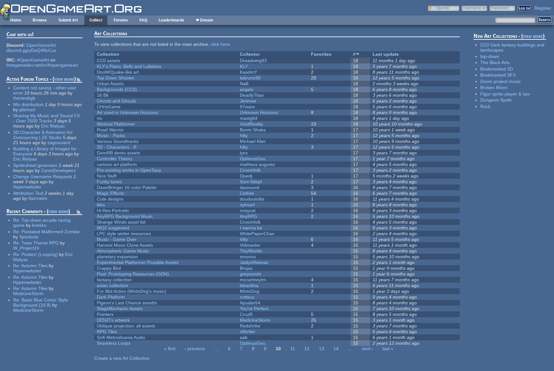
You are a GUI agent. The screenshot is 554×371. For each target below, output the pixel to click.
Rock (485, 106)
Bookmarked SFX (498, 75)
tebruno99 (250, 77)
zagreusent (58, 142)
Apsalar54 (250, 302)
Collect (95, 20)
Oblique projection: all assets (126, 325)
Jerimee (248, 100)
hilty (244, 135)
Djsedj (246, 175)
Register (542, 8)
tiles (101, 204)
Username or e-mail (474, 8)
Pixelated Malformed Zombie (50, 231)
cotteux (247, 297)
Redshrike (250, 325)
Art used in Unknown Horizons (127, 112)
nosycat (248, 210)
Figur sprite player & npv (505, 93)
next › (367, 348)
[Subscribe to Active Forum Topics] (78, 80)
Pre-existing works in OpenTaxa (129, 170)
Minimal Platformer (116, 124)
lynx (244, 152)
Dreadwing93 (253, 60)
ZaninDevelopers (58, 170)
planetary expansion (117, 256)
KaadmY (248, 72)
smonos (248, 256)
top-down (489, 56)
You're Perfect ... (256, 308)
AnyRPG (248, 216)
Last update (386, 54)
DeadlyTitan (252, 95)
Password (499, 8)
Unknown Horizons (259, 112)
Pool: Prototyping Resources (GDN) (133, 273)
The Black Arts (494, 62)
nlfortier (247, 331)
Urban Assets (110, 83)
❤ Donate (204, 20)
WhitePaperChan (257, 233)
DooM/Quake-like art (118, 72)
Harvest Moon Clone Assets (125, 245)
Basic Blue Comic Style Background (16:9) (40, 302)
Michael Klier (253, 141)
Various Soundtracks (117, 141)
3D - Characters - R (117, 147)
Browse (40, 20)
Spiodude (28, 236)
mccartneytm (253, 279)
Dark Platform (111, 297)
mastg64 (248, 118)
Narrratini (37, 198)
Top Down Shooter (115, 77)
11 (292, 348)
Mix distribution (28, 104)
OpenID (442, 8)
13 (321, 348)
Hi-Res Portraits (113, 210)
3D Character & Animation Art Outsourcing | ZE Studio (42, 135)
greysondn (250, 273)
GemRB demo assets (118, 152)
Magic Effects (110, 193)
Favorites (321, 54)
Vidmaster (250, 245)
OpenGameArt (41, 45)
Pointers (105, 314)
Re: (17, 220)
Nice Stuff (106, 175)
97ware (247, 106)
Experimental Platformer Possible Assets (138, 262)
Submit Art (68, 20)
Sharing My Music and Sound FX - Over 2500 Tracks (46, 118)
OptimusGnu (252, 158)
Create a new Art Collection (121, 358)
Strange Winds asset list (121, 222)
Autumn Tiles (34, 265)
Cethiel (247, 193)
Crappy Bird (109, 268)
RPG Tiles (107, 331)
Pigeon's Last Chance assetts (127, 302)
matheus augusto (257, 164)
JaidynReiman (254, 262)
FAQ (143, 20)
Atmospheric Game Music (123, 250)
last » (387, 348)
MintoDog (249, 291)
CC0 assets (108, 60)
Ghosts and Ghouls (116, 100)
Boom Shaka (253, 129)
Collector (250, 54)
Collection (108, 54)
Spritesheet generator (35, 165)
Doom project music (500, 81)
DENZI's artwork (113, 320)
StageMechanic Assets (120, 308)
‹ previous (195, 348)
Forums (121, 20)
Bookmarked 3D (496, 68)
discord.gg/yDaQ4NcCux (31, 50)
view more (64, 79)
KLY (244, 66)
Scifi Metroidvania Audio (121, 337)
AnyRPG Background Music (125, 216)
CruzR (246, 314)
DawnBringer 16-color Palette (126, 187)
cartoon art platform (117, 164)
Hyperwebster (27, 186)
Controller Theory (114, 158)
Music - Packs (111, 135)
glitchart (27, 109)
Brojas (246, 268)
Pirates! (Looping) (39, 254)
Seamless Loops (113, 343)
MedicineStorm (28, 293)
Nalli (244, 83)
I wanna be (251, 227)
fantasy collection (114, 279)
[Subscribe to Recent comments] (78, 213)
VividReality (251, 124)
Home (15, 20)
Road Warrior (110, 129)
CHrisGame (109, 106)
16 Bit (102, 95)
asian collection (112, 285)
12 (306, 348)
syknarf (247, 204)
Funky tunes (109, 181)
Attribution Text (28, 193)
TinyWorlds (251, 250)
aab (244, 337)
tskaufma (249, 285)
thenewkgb (24, 98)
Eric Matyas (53, 125)
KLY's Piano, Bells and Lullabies (129, 66)
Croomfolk (250, 170)
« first (169, 348)
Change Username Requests (42, 176)
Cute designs (110, 199)
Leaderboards (171, 20)
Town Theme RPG (40, 242)
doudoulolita (252, 199)
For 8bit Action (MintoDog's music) (131, 291)
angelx (246, 89)
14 (336, 348)
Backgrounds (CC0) (117, 89)
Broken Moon (494, 87)
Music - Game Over (117, 239)
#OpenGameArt (33, 59)
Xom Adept (251, 181)
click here (220, 44)
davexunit (249, 187)
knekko (39, 225)
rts (99, 118)
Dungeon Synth (496, 100)
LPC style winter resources (124, 233)
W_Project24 (26, 248)
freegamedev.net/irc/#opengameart (42, 65)
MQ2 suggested (113, 227)
